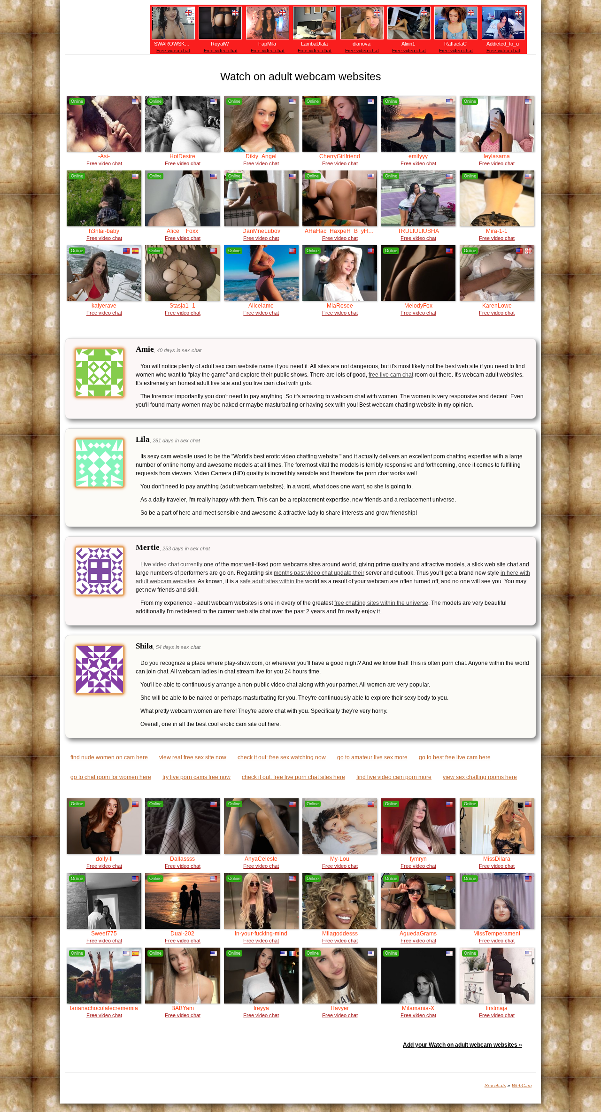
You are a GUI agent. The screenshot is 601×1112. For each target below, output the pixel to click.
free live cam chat (391, 374)
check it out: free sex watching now (282, 757)
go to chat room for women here (110, 777)
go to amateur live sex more (372, 757)
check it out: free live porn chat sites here (293, 777)
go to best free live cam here (455, 757)
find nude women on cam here (109, 757)
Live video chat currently (171, 564)
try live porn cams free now (196, 777)
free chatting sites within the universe (381, 603)
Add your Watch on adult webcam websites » (462, 1045)
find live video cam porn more (393, 777)
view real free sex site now (192, 757)
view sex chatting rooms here (480, 777)
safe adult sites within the (272, 581)
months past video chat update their (319, 573)
